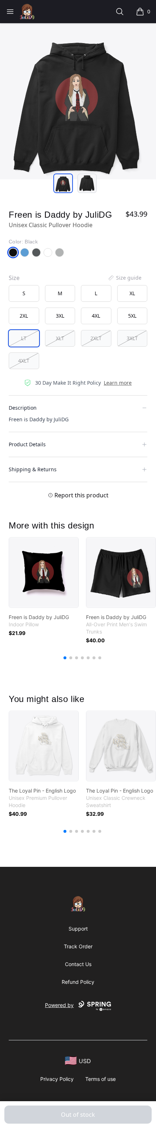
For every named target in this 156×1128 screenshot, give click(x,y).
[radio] (24, 293)
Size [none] (14, 278)
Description (23, 407)
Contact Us (78, 964)
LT (23, 338)
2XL (24, 315)
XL (132, 293)
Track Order (78, 946)
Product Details (27, 444)
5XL (132, 315)
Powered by (59, 1005)
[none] (124, 277)
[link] (43, 572)
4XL (96, 315)
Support (78, 929)
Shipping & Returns (33, 469)
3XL (60, 315)
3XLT (132, 338)
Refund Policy (78, 982)
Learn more (118, 382)
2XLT (96, 338)
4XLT (23, 360)
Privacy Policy (57, 1079)
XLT (60, 338)
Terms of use (100, 1079)
